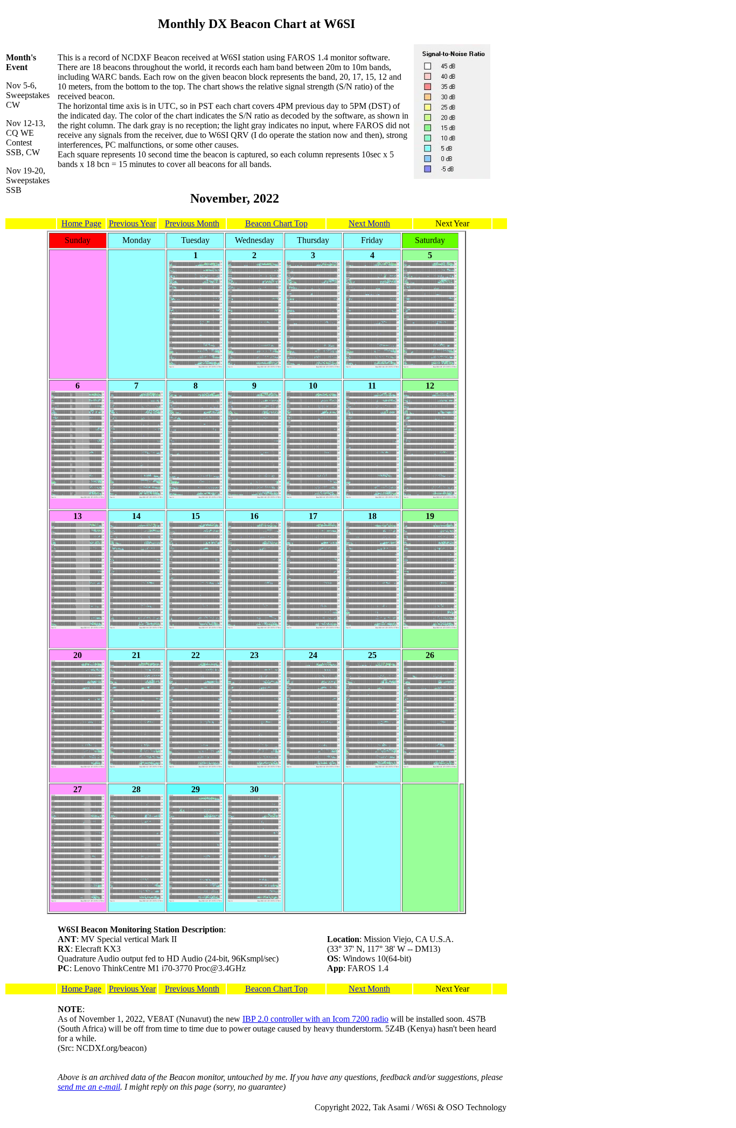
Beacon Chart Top (276, 223)
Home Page (81, 223)
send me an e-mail (89, 1086)
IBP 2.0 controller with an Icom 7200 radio (315, 1018)
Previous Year (132, 223)
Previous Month (192, 223)
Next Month (369, 223)
